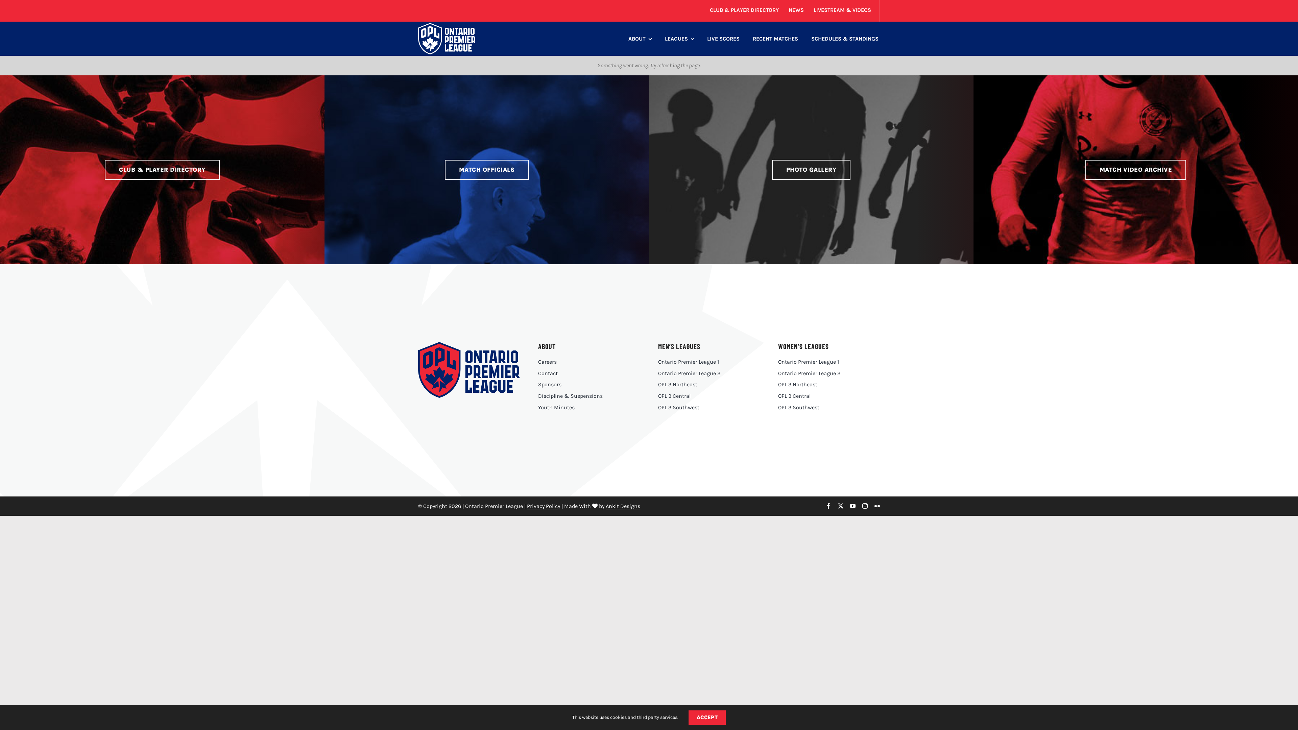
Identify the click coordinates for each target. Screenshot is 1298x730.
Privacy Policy (543, 506)
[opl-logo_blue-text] (469, 344)
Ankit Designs (623, 506)
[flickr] (877, 506)
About (547, 346)
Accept (707, 717)
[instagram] (865, 506)
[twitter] (840, 506)
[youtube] (853, 506)
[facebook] (828, 506)
